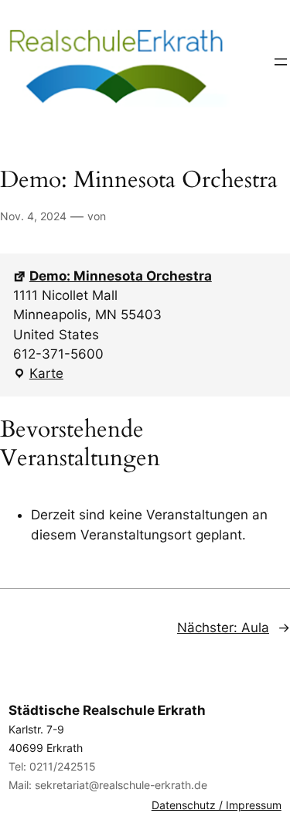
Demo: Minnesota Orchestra (120, 276)
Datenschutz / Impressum (216, 804)
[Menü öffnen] (280, 62)
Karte (38, 374)
